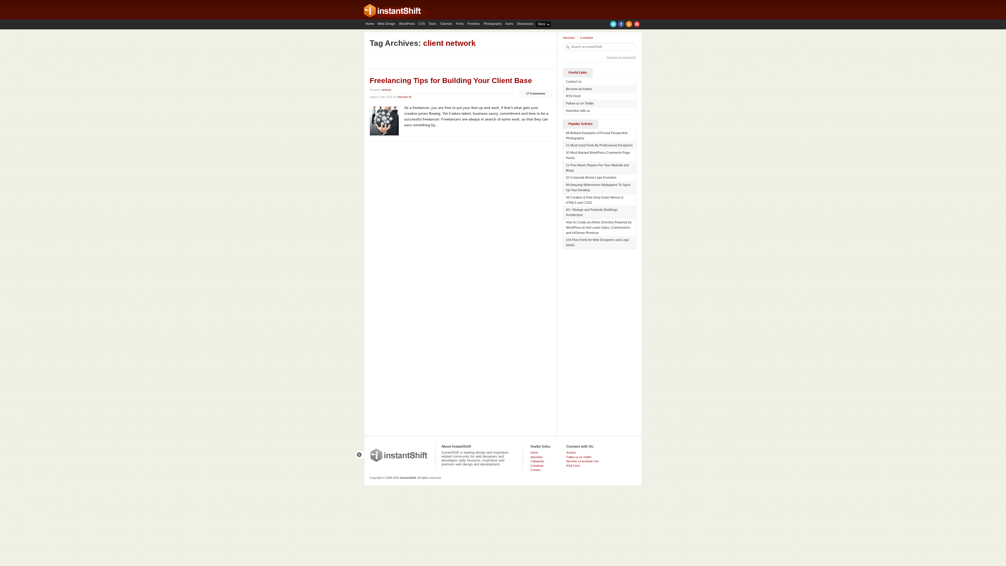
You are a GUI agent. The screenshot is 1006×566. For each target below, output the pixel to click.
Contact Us (574, 82)
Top (359, 454)
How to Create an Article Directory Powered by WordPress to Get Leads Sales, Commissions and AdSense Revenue (599, 228)
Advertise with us (578, 111)
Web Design (386, 24)
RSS (629, 24)
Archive (571, 452)
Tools (432, 24)
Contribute (586, 37)
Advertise (569, 37)
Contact (535, 469)
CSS (421, 24)
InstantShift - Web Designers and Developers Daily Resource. (392, 10)
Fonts (460, 24)
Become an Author (579, 89)
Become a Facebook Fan (582, 461)
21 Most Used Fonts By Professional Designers (599, 145)
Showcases (525, 24)
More (541, 24)
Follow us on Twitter (580, 103)
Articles (386, 89)
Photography (493, 24)
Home (369, 24)
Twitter (613, 24)
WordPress (407, 24)
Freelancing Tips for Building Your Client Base (451, 80)
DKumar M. (404, 96)
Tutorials (446, 24)
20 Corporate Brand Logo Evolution (591, 177)
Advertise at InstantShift (621, 57)
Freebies (473, 24)
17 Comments (535, 93)
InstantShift (399, 455)
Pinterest (637, 24)
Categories (537, 461)
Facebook (621, 24)
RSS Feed (573, 96)
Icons (509, 24)
